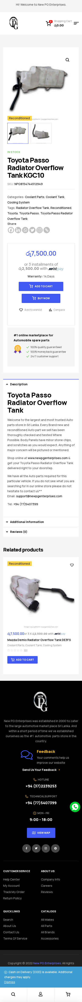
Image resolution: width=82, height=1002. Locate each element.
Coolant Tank (55, 197)
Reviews (47, 892)
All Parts (46, 926)
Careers (46, 886)
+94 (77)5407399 (25, 504)
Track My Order (14, 892)
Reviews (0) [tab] (18, 532)
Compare (59, 310)
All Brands (48, 932)
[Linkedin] (18, 230)
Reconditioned (60, 208)
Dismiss (9, 982)
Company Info (50, 879)
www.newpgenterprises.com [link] (48, 458)
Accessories (50, 938)
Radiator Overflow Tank (32, 208)
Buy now (44, 298)
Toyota (12, 213)
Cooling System (18, 202)
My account (11, 886)
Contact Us (11, 932)
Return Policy (12, 898)
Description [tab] (19, 384)
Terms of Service (15, 938)
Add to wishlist (33, 310)
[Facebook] (11, 230)
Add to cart (44, 286)
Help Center (11, 879)
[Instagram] (39, 230)
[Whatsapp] (25, 230)
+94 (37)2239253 (41, 785)
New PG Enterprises (47, 963)
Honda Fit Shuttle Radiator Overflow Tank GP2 (40, 640)
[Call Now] (75, 807)
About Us (9, 926)
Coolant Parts (34, 197)
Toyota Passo (29, 213)
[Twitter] (32, 230)
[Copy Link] (47, 230)
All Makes (47, 920)
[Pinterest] (55, 848)
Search (8, 920)
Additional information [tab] (27, 522)
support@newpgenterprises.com (39, 496)
